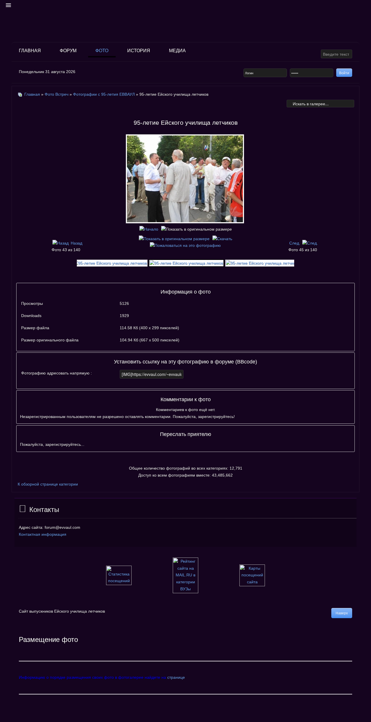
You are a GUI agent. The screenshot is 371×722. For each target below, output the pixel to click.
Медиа (177, 50)
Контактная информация (42, 534)
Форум (68, 50)
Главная (30, 50)
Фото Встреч (56, 94)
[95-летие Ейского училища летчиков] (185, 221)
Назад (76, 243)
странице (176, 677)
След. (294, 243)
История (138, 50)
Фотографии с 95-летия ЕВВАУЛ (104, 94)
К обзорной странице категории (48, 484)
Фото (101, 50)
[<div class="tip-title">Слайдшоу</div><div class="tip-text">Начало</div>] (149, 229)
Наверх (342, 613)
